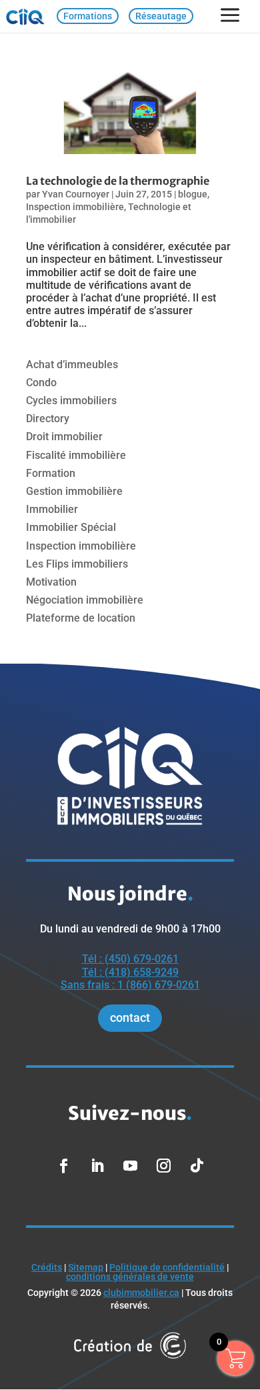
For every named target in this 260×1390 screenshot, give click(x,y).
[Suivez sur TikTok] (197, 1166)
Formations (87, 16)
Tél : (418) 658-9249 (130, 972)
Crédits (46, 1267)
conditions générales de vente (130, 1276)
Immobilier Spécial (71, 527)
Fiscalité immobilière (76, 455)
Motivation (51, 582)
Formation (50, 473)
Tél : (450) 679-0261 (130, 958)
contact (130, 1017)
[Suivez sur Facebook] (63, 1166)
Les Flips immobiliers (77, 564)
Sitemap (85, 1267)
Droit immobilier (64, 436)
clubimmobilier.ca (141, 1292)
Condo (41, 382)
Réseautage (161, 16)
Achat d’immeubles (72, 364)
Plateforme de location (80, 618)
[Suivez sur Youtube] (130, 1166)
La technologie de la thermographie (117, 180)
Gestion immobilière (74, 491)
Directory (47, 418)
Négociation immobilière (84, 600)
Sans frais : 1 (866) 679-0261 (130, 984)
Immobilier (52, 509)
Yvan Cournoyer (75, 194)
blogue (192, 194)
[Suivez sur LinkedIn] (97, 1166)
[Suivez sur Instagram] (163, 1166)
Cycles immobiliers (71, 400)
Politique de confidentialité (167, 1267)
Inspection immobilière (75, 206)
